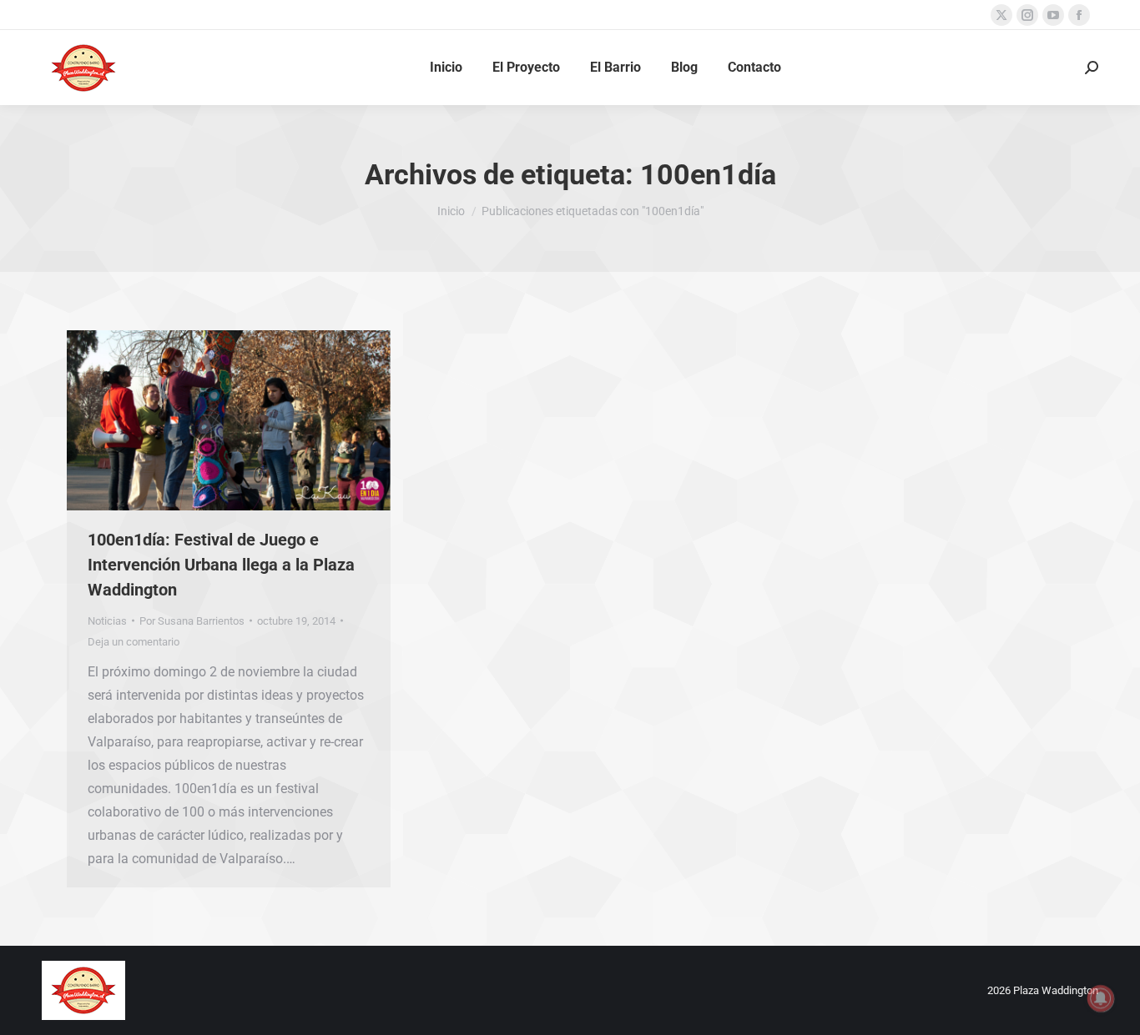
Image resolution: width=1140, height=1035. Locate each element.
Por (192, 621)
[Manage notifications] (1100, 998)
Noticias (107, 621)
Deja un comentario (133, 642)
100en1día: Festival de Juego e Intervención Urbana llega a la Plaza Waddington (221, 565)
